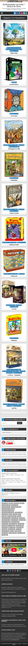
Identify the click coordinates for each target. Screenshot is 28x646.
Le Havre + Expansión (14, 375)
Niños (7, 474)
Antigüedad (16, 503)
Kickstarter (4, 527)
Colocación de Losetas (16, 507)
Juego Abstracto (5, 520)
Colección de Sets (6, 507)
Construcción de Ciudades (8, 510)
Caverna (14, 309)
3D (15, 482)
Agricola (14, 408)
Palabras (19, 482)
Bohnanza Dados (14, 244)
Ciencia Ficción (15, 505)
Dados (21, 480)
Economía (4, 516)
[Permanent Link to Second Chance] (14, 69)
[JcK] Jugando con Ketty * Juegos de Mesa (14, 5)
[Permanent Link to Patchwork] (14, 260)
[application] (14, 550)
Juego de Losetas (15, 522)
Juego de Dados (22, 520)
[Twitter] (15, 13)
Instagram (4, 616)
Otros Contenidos (14, 146)
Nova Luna (14, 116)
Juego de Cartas (14, 520)
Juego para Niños (19, 525)
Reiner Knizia (4, 533)
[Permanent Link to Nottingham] (14, 165)
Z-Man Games (5, 535)
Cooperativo (4, 514)
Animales (11, 503)
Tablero (8, 480)
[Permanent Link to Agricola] (14, 391)
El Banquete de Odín (14, 149)
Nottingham (14, 180)
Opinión (14, 82)
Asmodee (22, 503)
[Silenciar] (22, 555)
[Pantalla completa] (24, 555)
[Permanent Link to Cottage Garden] (14, 196)
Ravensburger (18, 531)
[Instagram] (19, 13)
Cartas (17, 480)
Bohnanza (14, 340)
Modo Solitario (11, 529)
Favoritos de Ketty (6, 518)
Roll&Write (4, 482)
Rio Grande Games (12, 533)
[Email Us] (24, 13)
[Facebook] (17, 13)
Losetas (12, 480)
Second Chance (14, 84)
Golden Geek (21, 518)
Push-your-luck (5, 531)
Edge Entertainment (11, 516)
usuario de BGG (11, 616)
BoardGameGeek (15, 639)
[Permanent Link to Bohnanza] (14, 325)
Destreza (15, 514)
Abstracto (10, 482)
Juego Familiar (21, 523)
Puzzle (11, 531)
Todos (3, 474)
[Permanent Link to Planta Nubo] (14, 34)
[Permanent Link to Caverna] (14, 292)
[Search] (26, 13)
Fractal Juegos (15, 518)
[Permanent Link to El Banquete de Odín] (14, 132)
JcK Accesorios (11, 305)
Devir (19, 514)
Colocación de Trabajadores (8, 509)
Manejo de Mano (19, 527)
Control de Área (18, 512)
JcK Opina (22, 145)
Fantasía (19, 516)
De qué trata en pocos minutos (14, 49)
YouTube (20, 614)
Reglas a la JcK (14, 51)
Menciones (10, 372)
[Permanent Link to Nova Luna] (14, 100)
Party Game (18, 529)
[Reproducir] (4, 555)
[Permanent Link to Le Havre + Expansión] (14, 356)
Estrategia (17, 474)
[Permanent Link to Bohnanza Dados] (14, 229)
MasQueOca (4, 529)
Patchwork (14, 276)
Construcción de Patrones (8, 512)
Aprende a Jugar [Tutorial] (14, 47)
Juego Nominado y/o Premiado (8, 525)
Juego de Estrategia (6, 522)
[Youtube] (22, 13)
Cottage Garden (14, 213)
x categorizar (14, 306)
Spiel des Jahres (21, 533)
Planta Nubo (14, 53)
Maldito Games (12, 527)
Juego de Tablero (12, 523)
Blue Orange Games (6, 505)
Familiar (12, 474)
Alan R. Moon (5, 503)
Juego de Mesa (5, 523)
